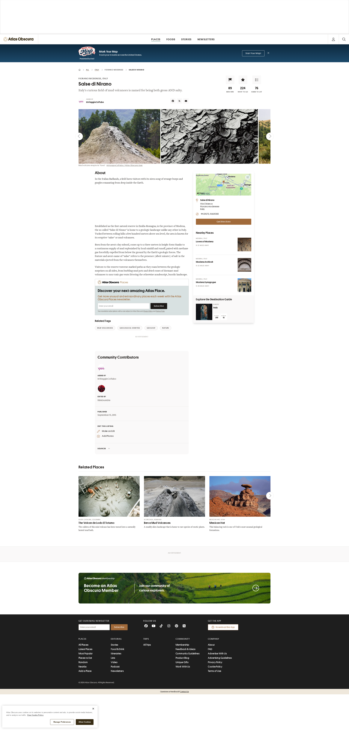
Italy (215, 308)
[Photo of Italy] (204, 312)
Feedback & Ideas (185, 649)
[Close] (93, 709)
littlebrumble (104, 400)
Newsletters (117, 671)
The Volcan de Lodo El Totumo (97, 522)
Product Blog (182, 658)
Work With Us (183, 667)
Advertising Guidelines (220, 658)
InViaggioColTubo (95, 102)
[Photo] (244, 244)
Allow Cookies (85, 722)
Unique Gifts (182, 662)
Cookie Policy (215, 667)
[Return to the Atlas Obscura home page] (19, 39)
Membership (182, 645)
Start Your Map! (253, 53)
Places (82, 639)
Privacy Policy (148, 311)
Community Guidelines (187, 653)
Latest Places (85, 649)
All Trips (147, 645)
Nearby (83, 667)
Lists (113, 658)
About (211, 645)
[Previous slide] (79, 136)
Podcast (115, 667)
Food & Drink (117, 649)
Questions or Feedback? (174, 692)
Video (114, 662)
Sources (102, 448)
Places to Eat (85, 658)
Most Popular (86, 653)
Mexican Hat (217, 522)
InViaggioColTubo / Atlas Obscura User (125, 165)
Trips (146, 639)
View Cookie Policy (35, 715)
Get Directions (224, 222)
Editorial (116, 639)
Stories (114, 645)
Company (213, 639)
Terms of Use (160, 311)
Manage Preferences (62, 722)
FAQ (210, 649)
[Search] (344, 39)
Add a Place (85, 671)
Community (183, 639)
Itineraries (116, 653)
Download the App (225, 627)
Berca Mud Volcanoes (157, 522)
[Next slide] (270, 136)
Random (83, 662)
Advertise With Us (217, 653)
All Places (83, 645)
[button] (230, 79)
